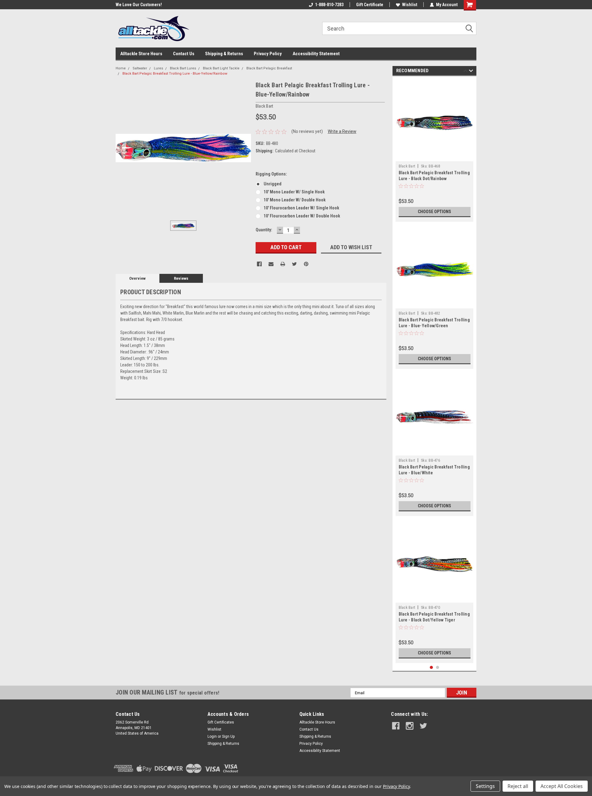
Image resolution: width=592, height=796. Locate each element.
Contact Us (183, 53)
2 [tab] (437, 667)
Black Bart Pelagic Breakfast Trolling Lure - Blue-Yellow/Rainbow (174, 74)
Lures (158, 68)
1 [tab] (431, 667)
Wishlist (409, 4)
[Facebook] (259, 264)
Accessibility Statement (316, 53)
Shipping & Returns (224, 53)
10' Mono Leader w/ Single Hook (294, 191)
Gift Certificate (369, 4)
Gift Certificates (221, 722)
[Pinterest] (306, 264)
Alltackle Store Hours (141, 53)
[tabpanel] (435, 150)
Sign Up (228, 736)
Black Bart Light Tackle (221, 68)
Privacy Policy (268, 53)
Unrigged (273, 183)
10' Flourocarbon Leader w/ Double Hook (302, 215)
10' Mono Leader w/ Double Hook (295, 199)
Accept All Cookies (562, 786)
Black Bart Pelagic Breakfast (269, 68)
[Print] (282, 264)
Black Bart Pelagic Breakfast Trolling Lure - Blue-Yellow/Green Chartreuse (434, 325)
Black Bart (407, 166)
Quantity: (264, 229)
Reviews (181, 278)
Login (212, 736)
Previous (465, 71)
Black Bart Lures (183, 68)
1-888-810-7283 (329, 4)
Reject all (518, 786)
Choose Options (434, 211)
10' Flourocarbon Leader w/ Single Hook (301, 207)
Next (471, 71)
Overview (137, 278)
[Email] (271, 264)
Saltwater (140, 68)
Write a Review (342, 131)
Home (121, 68)
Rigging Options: (271, 173)
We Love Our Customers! (128, 4)
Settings (485, 786)
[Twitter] (294, 264)
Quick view (434, 156)
